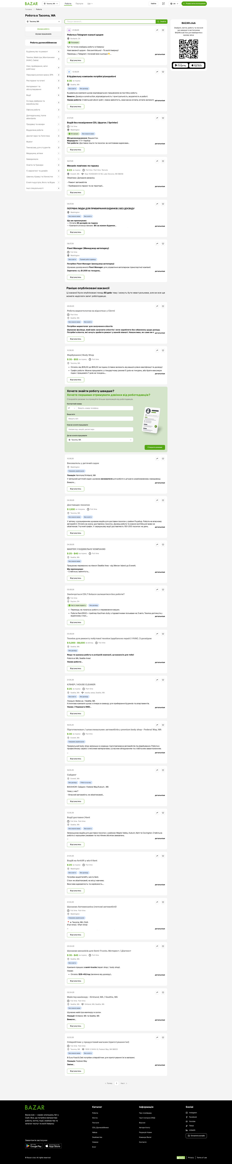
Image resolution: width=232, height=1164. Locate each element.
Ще (89, 3)
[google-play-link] (34, 1145)
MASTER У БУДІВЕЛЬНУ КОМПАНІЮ (86, 549)
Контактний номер (74, 404)
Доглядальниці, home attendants (36, 117)
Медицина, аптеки (34, 153)
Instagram (193, 1113)
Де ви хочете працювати (77, 435)
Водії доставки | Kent (78, 817)
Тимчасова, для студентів (38, 147)
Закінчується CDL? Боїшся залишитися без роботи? (96, 594)
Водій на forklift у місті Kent (82, 860)
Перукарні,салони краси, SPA (39, 75)
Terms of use (202, 1157)
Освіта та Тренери (34, 165)
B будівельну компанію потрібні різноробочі (91, 76)
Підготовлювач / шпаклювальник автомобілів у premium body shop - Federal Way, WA (114, 729)
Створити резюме (155, 447)
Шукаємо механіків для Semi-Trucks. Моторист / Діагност (99, 950)
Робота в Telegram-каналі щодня (85, 34)
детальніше (160, 54)
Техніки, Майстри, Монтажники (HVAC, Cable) (40, 59)
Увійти (153, 3)
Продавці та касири (35, 124)
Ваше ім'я (71, 414)
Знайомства (97, 1137)
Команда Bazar (145, 1137)
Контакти (142, 1142)
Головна (28, 9)
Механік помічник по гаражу (83, 165)
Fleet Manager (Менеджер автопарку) (88, 248)
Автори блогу (144, 1127)
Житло (95, 1118)
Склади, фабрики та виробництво (35, 102)
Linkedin (192, 1130)
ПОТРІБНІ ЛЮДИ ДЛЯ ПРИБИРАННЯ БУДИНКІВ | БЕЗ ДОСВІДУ (100, 208)
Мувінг (29, 141)
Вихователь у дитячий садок (83, 463)
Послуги (79, 3)
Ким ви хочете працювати (77, 425)
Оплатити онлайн (198, 1136)
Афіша (94, 1132)
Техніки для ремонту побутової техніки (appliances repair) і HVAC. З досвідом (109, 638)
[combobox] (72, 408)
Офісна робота (33, 109)
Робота (68, 3)
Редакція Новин (145, 1132)
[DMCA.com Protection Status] (181, 1157)
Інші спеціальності (35, 188)
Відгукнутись (75, 60)
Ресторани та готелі (35, 80)
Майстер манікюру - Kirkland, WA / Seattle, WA (92, 997)
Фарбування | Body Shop (80, 355)
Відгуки (142, 1123)
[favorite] (163, 30)
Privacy (191, 1157)
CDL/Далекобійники (100, 1127)
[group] (43, 32)
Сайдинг (71, 774)
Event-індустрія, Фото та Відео (40, 182)
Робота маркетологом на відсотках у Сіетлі (91, 310)
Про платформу (145, 1113)
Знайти (163, 21)
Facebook (193, 1117)
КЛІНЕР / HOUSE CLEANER (81, 684)
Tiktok (191, 1126)
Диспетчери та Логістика (38, 136)
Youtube (192, 1121)
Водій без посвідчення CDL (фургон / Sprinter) (92, 122)
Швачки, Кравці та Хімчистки (39, 176)
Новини (95, 1142)
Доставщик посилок (78, 504)
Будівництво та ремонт (37, 51)
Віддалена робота (34, 130)
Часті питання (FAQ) (147, 1118)
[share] (157, 30)
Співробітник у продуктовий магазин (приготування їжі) (98, 1042)
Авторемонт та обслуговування (33, 88)
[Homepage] (31, 3)
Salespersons (32, 159)
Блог (94, 1147)
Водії (28, 95)
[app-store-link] (53, 1145)
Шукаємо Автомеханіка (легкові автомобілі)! (92, 906)
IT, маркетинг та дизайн (37, 171)
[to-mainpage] (34, 1107)
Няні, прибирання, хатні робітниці (37, 67)
